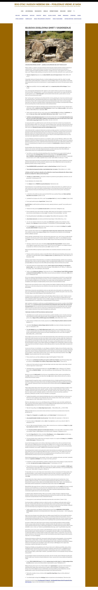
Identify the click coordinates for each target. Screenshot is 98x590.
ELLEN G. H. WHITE (52, 15)
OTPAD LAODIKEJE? (19, 18)
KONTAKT (69, 11)
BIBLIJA (44, 15)
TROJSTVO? (38, 15)
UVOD (22, 11)
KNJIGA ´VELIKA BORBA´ (58, 18)
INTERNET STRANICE (54, 11)
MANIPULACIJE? (29, 18)
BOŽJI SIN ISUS (25, 15)
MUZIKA (79, 15)
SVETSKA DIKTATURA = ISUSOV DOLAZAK (73, 18)
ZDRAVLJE (45, 11)
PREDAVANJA (65, 15)
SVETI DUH (32, 15)
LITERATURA (72, 15)
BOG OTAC (18, 15)
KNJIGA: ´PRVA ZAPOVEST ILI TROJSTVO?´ (42, 18)
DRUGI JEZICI (63, 11)
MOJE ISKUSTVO (38, 11)
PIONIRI (59, 15)
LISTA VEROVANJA (29, 11)
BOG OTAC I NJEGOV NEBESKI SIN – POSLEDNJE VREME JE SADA (48, 4)
